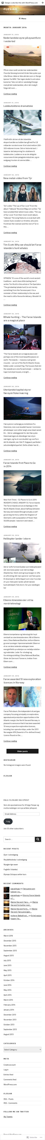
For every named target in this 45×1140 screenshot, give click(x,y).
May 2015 (7, 970)
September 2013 (10, 1029)
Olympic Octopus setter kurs (15, 874)
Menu (23, 18)
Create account (10, 1065)
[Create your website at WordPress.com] (22, 2)
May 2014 (7, 990)
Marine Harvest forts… (20, 909)
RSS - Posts (8, 1099)
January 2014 (9, 1010)
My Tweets (8, 1117)
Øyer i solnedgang (11, 855)
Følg (8, 821)
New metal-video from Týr (17, 178)
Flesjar (10, 9)
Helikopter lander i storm (17, 538)
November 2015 (10, 945)
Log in (6, 1070)
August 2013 (9, 1034)
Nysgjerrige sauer (11, 864)
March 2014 (8, 1000)
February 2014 (9, 1005)
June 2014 (7, 985)
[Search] (38, 839)
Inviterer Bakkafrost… (19, 915)
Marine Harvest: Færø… (20, 902)
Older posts (22, 751)
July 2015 (7, 960)
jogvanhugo (15, 889)
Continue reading (10, 94)
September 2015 (10, 950)
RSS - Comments (10, 1103)
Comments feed (10, 1079)
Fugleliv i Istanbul (11, 869)
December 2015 (10, 941)
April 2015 (8, 975)
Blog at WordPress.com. (13, 1134)
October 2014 (9, 980)
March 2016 (8, 936)
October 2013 (9, 1024)
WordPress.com (10, 1084)
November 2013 (10, 1019)
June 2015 (7, 965)
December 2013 (10, 1015)
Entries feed (8, 1074)
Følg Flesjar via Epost (16, 800)
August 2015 (9, 955)
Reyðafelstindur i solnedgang (15, 860)
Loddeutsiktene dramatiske (18, 105)
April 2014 (8, 995)
